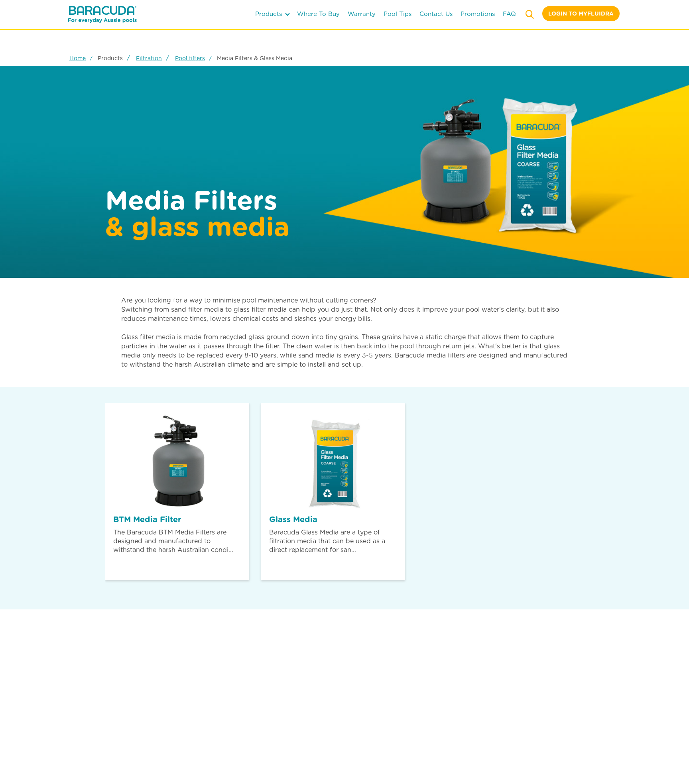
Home (77, 58)
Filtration (149, 58)
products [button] (269, 14)
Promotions (478, 14)
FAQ (509, 14)
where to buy (318, 14)
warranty (362, 14)
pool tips (397, 14)
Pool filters (190, 58)
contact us (436, 14)
